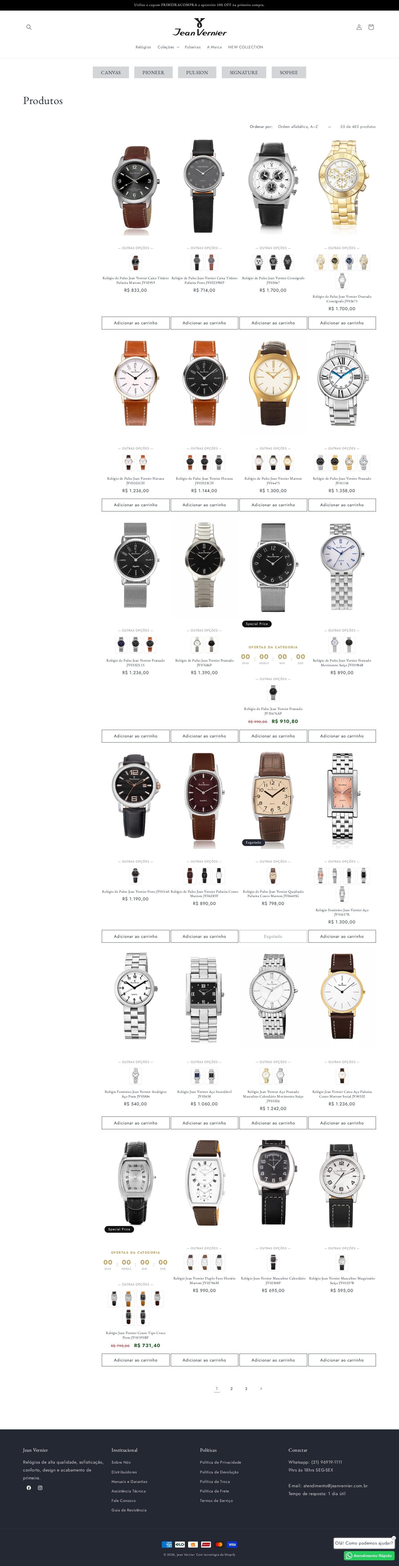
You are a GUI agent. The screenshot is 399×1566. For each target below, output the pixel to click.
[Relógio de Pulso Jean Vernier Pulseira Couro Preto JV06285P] (204, 876)
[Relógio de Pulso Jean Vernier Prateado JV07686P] (211, 645)
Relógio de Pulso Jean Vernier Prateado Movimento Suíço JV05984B (342, 662)
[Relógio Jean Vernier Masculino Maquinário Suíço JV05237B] (342, 1262)
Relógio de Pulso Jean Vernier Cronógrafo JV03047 (273, 280)
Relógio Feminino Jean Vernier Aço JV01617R (342, 912)
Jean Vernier (186, 1554)
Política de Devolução (219, 1472)
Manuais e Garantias (129, 1481)
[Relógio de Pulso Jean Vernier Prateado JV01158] (363, 463)
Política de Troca (215, 1481)
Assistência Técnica (129, 1491)
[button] (29, 27)
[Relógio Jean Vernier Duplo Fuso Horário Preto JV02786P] (219, 1262)
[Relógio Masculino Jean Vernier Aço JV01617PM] (363, 876)
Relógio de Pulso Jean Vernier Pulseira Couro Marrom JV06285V (204, 893)
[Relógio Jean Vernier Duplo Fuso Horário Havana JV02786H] (204, 1262)
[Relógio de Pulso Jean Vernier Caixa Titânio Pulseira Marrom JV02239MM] (211, 262)
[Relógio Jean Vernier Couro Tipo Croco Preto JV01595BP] (114, 1299)
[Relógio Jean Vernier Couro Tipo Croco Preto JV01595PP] (143, 1317)
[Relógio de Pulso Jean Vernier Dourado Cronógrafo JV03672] (335, 262)
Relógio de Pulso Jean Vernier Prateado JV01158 (342, 480)
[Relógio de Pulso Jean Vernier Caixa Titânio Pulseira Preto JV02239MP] (197, 262)
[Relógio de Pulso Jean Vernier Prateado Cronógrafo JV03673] (349, 262)
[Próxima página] (261, 1389)
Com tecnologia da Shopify (216, 1554)
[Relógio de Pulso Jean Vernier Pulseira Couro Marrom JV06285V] (190, 876)
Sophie (289, 72)
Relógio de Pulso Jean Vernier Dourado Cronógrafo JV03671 (342, 298)
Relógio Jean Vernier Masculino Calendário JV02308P (273, 1280)
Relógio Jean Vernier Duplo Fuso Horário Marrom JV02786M (204, 1280)
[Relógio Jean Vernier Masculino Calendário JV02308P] (273, 1262)
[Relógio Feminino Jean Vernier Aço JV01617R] (320, 876)
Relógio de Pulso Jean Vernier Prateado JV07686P (204, 662)
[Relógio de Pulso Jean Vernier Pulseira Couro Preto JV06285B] (219, 876)
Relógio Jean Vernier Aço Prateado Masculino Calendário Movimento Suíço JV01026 (273, 1096)
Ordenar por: (261, 126)
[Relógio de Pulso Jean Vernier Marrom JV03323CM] (204, 463)
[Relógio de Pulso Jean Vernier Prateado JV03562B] (342, 281)
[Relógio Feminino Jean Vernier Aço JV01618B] (335, 876)
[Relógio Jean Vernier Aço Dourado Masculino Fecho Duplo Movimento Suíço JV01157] (335, 463)
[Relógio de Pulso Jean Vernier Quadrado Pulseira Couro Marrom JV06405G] (273, 876)
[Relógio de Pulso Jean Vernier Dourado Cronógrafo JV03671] (320, 262)
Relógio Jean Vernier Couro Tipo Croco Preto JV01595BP (135, 1335)
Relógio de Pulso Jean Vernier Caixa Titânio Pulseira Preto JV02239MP (204, 280)
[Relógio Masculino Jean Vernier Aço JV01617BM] (342, 894)
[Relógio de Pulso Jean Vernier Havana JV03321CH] (143, 463)
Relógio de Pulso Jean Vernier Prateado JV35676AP (273, 711)
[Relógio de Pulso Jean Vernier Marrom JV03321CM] (128, 463)
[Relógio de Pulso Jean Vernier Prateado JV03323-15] (219, 463)
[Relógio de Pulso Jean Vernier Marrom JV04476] (259, 463)
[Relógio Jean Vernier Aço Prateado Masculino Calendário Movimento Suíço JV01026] (280, 1076)
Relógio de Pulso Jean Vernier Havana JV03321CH (135, 480)
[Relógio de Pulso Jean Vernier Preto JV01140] (135, 876)
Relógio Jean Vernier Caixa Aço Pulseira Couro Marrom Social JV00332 (342, 1094)
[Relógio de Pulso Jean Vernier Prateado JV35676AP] (273, 693)
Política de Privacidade (220, 1462)
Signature (244, 72)
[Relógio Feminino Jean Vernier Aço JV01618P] (349, 876)
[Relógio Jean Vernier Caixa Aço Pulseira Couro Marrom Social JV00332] (342, 1076)
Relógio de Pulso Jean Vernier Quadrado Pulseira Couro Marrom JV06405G (273, 893)
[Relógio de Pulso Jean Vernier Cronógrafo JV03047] (259, 262)
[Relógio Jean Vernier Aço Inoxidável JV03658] (211, 1076)
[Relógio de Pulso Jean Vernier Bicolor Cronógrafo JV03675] (363, 262)
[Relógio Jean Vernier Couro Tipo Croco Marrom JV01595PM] (128, 1317)
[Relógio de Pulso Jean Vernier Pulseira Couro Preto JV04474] (273, 463)
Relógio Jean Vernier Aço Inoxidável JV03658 (204, 1094)
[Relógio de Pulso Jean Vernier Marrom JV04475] (287, 463)
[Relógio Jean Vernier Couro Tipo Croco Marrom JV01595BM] (157, 1299)
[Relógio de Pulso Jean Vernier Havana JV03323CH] (190, 463)
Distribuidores (124, 1472)
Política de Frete (214, 1491)
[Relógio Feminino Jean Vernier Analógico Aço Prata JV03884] (135, 1076)
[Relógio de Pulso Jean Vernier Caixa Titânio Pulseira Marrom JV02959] (135, 262)
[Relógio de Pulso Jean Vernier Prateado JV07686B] (197, 645)
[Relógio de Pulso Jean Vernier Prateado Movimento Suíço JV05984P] (349, 645)
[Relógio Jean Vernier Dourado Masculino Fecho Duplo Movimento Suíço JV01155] (349, 463)
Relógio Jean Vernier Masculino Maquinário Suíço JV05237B (342, 1280)
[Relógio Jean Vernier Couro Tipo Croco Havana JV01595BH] (128, 1299)
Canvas (111, 72)
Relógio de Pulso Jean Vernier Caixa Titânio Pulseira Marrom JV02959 (136, 280)
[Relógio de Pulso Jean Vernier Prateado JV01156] (320, 463)
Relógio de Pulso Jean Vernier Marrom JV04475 (273, 480)
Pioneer (153, 72)
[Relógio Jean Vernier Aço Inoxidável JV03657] (197, 1076)
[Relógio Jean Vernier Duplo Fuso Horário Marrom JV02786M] (190, 1262)
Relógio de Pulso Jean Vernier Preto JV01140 (135, 891)
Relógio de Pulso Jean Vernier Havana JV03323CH (204, 480)
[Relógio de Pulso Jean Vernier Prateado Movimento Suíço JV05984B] (335, 645)
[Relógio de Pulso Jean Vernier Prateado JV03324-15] (121, 645)
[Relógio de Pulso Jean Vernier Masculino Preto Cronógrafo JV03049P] (287, 262)
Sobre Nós (121, 1462)
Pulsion (197, 72)
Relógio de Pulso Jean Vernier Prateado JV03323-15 (135, 662)
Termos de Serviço (216, 1500)
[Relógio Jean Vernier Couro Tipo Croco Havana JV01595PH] (143, 1299)
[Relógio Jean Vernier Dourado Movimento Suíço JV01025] (266, 1076)
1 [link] (217, 1388)
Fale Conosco (124, 1500)
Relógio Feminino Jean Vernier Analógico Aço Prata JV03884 (136, 1094)
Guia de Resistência (129, 1510)
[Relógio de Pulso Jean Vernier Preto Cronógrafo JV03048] (273, 262)
